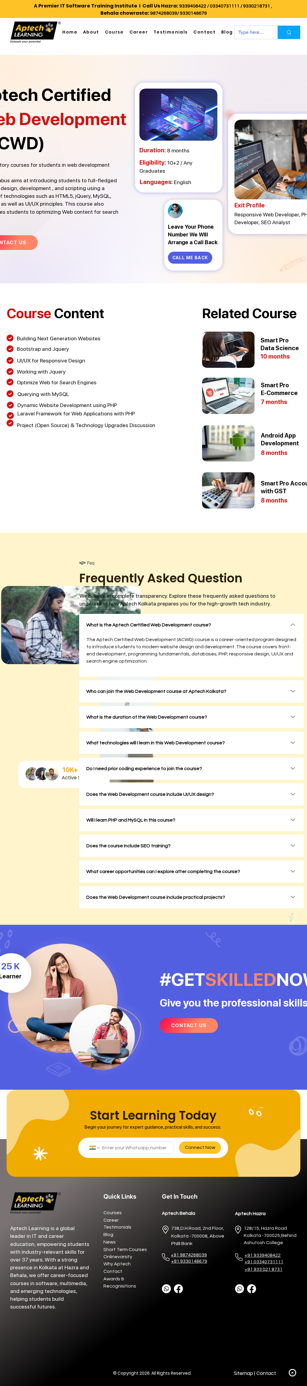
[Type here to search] (289, 32)
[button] (91, 32)
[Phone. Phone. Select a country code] (95, 1147)
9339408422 (192, 6)
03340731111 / (226, 6)
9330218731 (256, 6)
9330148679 (193, 13)
